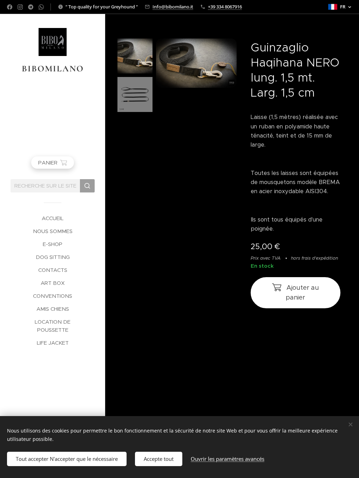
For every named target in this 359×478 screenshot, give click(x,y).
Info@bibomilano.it (173, 6)
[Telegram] (30, 7)
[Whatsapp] (41, 7)
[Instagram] (20, 7)
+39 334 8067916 (225, 6)
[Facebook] (9, 7)
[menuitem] (52, 218)
